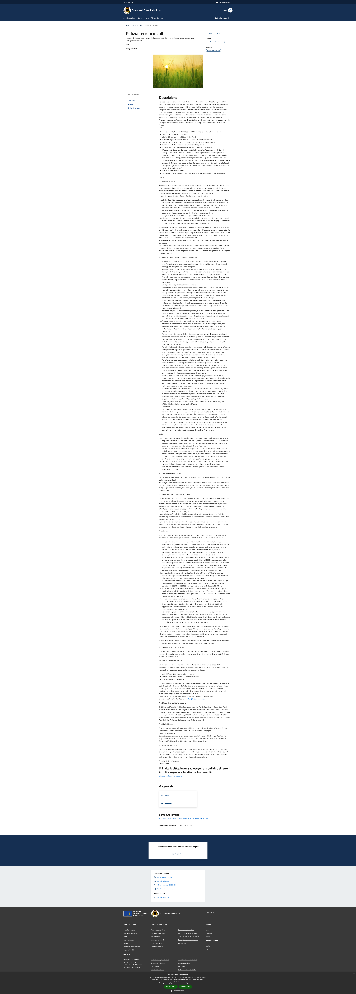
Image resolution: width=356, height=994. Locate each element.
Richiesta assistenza (157, 970)
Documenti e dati (128, 950)
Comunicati (209, 933)
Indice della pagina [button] (133, 94)
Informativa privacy (184, 963)
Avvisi (140, 25)
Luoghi (208, 946)
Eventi (208, 949)
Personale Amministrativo (131, 946)
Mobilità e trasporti (157, 946)
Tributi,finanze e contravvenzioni (188, 936)
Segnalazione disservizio (158, 963)
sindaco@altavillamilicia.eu (195, 699)
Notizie (208, 930)
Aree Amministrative (130, 933)
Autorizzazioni (182, 943)
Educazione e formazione (186, 930)
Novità (134, 25)
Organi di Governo (129, 930)
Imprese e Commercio (157, 940)
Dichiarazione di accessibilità (187, 970)
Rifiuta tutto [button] (185, 986)
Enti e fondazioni (128, 940)
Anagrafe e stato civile (158, 930)
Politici (125, 943)
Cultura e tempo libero (158, 933)
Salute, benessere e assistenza (188, 940)
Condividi (209, 34)
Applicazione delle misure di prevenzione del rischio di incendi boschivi (183, 818)
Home (127, 25)
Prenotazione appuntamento (160, 960)
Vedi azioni (219, 34)
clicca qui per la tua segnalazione (170, 776)
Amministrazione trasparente (187, 960)
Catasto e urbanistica (157, 943)
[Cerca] (230, 10)
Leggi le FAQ (155, 966)
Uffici (125, 936)
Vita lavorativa (155, 936)
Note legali (181, 966)
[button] (178, 991)
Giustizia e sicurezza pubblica (187, 933)
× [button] (354, 974)
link (196, 983)
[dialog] (178, 983)
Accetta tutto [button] (170, 987)
